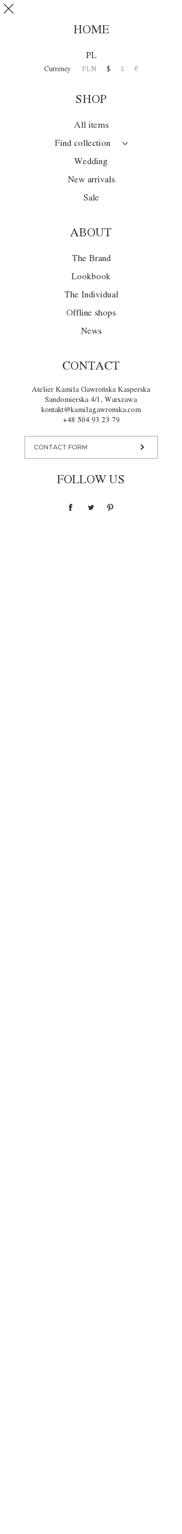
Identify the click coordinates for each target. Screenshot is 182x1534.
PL (91, 55)
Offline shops (91, 313)
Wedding (91, 162)
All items (91, 125)
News (91, 331)
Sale (91, 198)
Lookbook (91, 277)
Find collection (82, 143)
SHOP (141, 12)
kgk (91, 12)
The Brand (91, 258)
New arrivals (91, 180)
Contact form (60, 447)
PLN (89, 69)
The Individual (91, 295)
